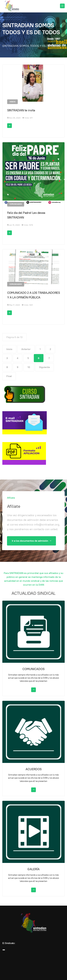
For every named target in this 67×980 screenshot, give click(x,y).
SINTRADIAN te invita (21, 110)
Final (9, 376)
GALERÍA (33, 869)
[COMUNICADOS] (33, 631)
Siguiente (44, 367)
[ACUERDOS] (33, 731)
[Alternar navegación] (3, 949)
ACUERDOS (34, 769)
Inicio (9, 349)
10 (29, 367)
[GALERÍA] (33, 831)
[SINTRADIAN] (11, 6)
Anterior (26, 349)
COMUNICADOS (33, 669)
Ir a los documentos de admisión (30, 540)
